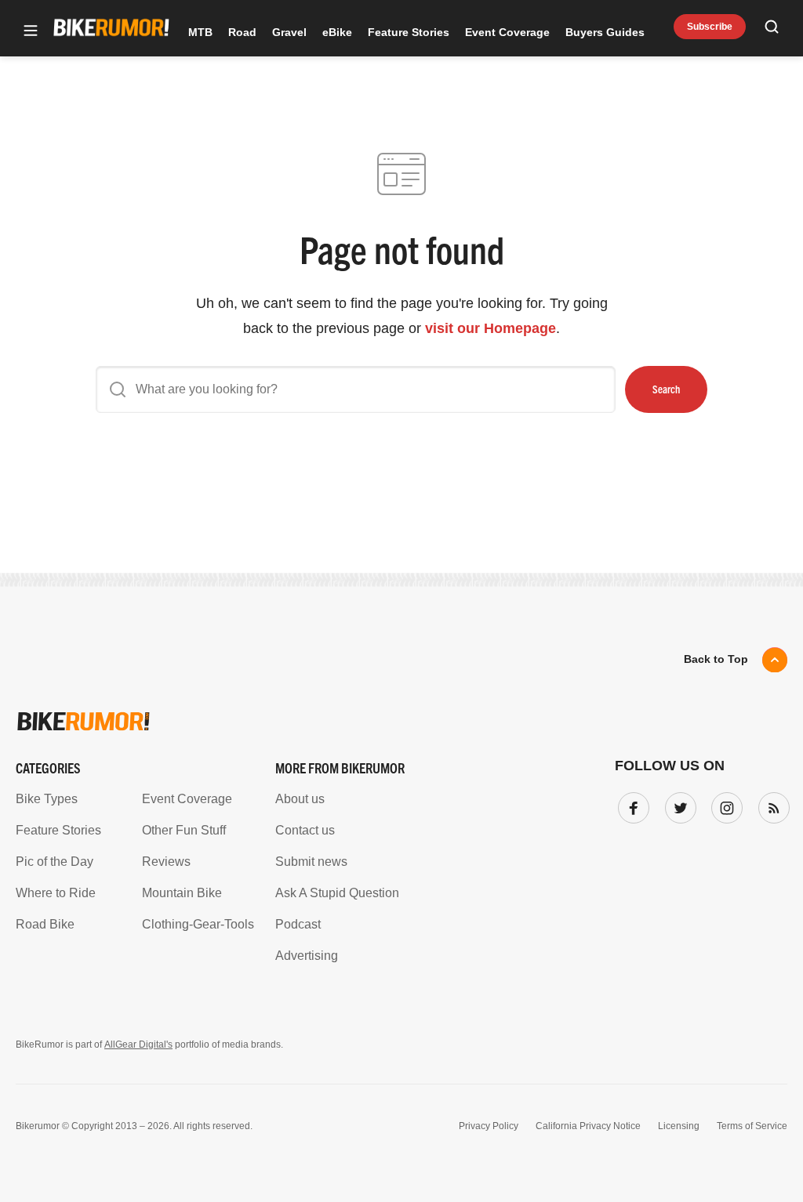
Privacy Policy (488, 1126)
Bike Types (47, 799)
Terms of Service (752, 1126)
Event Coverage (507, 32)
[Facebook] (630, 804)
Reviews (166, 861)
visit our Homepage (490, 328)
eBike (337, 32)
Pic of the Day (54, 861)
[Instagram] (723, 804)
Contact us (305, 830)
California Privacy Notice (588, 1126)
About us (300, 799)
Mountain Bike (182, 893)
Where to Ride (56, 893)
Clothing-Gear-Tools (198, 924)
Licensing (678, 1126)
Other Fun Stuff (184, 830)
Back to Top (716, 659)
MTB (200, 32)
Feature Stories (408, 32)
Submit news (311, 861)
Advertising (306, 955)
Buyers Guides (605, 32)
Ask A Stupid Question (337, 893)
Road (242, 32)
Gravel (289, 32)
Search (666, 389)
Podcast (298, 924)
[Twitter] (677, 804)
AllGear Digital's (138, 1044)
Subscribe (709, 26)
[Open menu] (31, 32)
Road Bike (45, 924)
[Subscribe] (771, 804)
